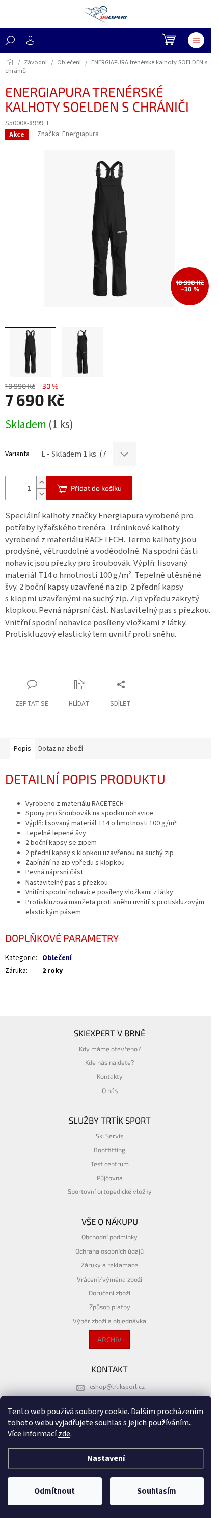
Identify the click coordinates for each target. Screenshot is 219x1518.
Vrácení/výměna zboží (109, 1279)
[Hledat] (10, 40)
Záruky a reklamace (109, 1265)
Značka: (68, 134)
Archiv (109, 1339)
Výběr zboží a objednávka (109, 1321)
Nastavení (106, 1458)
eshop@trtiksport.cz (117, 1386)
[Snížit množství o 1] (41, 494)
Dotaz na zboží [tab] (60, 748)
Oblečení (57, 958)
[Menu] (196, 40)
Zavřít (59, 665)
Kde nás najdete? (109, 1062)
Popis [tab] (22, 748)
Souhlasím (156, 1491)
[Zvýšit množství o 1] (41, 482)
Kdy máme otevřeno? (110, 1049)
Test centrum (110, 1164)
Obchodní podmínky (109, 1237)
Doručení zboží (109, 1293)
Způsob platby (109, 1306)
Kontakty (110, 1076)
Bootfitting (109, 1150)
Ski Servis (109, 1136)
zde (64, 1434)
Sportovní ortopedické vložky (110, 1191)
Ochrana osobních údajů (109, 1251)
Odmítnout (54, 1491)
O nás (110, 1090)
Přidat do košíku (96, 488)
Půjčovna (110, 1178)
